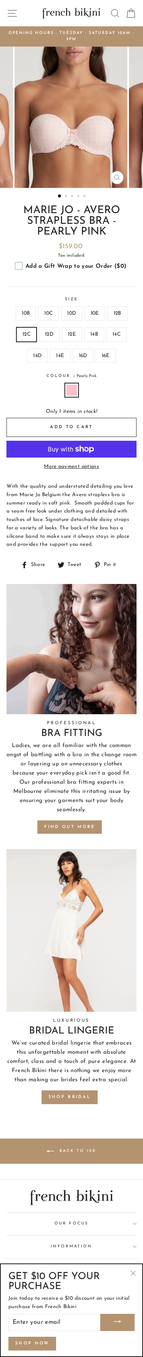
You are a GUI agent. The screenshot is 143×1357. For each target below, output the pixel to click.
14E (60, 355)
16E (106, 355)
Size (71, 299)
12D (49, 334)
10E (95, 313)
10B (26, 313)
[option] (71, 36)
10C (48, 313)
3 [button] (73, 197)
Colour (71, 376)
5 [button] (85, 197)
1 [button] (60, 196)
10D (71, 313)
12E (72, 334)
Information (72, 1246)
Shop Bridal (69, 1097)
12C (26, 334)
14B (94, 334)
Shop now (32, 1343)
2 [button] (67, 197)
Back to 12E (76, 1150)
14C (116, 334)
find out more (69, 827)
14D (37, 355)
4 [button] (79, 197)
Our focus (71, 1223)
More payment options (71, 466)
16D (83, 355)
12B (117, 313)
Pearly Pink (71, 390)
